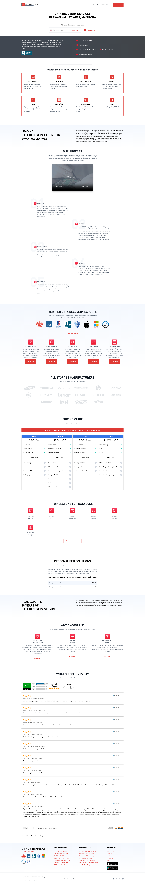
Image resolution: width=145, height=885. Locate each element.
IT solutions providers (85, 858)
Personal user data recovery (87, 851)
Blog (108, 860)
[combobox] (51, 30)
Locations (67, 5)
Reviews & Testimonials (61, 862)
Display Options (42, 828)
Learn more (76, 5)
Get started (30, 361)
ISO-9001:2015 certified (61, 853)
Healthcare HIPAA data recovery (88, 862)
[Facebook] (113, 879)
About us (109, 853)
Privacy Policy (25, 880)
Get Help (118, 5)
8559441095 (5, 884)
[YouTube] (123, 879)
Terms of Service (33, 880)
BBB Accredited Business (61, 865)
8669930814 (26, 884)
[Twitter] (119, 879)
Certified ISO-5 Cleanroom (61, 856)
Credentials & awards (60, 851)
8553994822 (44, 884)
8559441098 (18, 884)
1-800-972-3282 (95, 430)
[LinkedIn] (116, 879)
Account (85, 5)
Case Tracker (111, 851)
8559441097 (13, 884)
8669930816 (35, 884)
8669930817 (39, 884)
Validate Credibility (72, 333)
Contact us (110, 858)
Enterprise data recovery (86, 856)
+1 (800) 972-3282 (100, 5)
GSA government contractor (62, 860)
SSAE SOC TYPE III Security (62, 858)
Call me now (74, 30)
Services (59, 5)
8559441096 (9, 884)
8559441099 (22, 884)
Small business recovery (86, 853)
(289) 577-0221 (83, 45)
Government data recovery (87, 860)
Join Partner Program (86, 865)
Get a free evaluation (72, 541)
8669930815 (31, 884)
